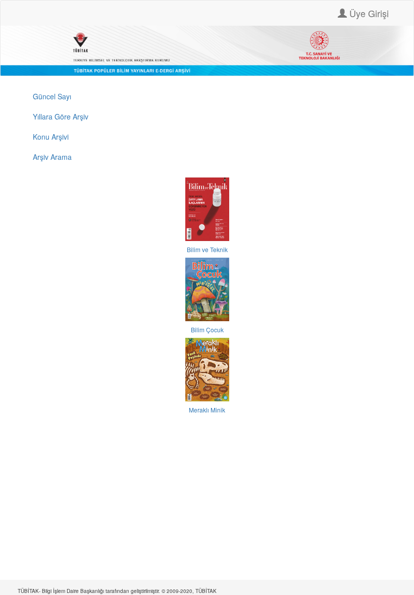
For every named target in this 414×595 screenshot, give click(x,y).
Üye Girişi (368, 13)
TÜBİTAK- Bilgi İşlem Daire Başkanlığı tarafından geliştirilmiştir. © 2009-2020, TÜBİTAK (117, 590)
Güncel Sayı (52, 96)
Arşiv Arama (52, 157)
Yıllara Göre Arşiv (60, 116)
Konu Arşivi (51, 137)
